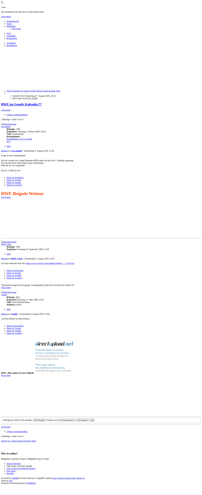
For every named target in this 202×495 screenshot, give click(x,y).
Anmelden (11, 43)
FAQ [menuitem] (9, 33)
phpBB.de (31, 483)
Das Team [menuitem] (16, 29)
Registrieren (12, 45)
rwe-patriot (6, 126)
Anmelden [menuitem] (11, 36)
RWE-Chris (6, 244)
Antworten (5, 110)
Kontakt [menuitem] (10, 473)
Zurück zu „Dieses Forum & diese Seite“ (19, 441)
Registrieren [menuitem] (12, 38)
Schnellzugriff (13, 21)
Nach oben (6, 197)
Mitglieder (11, 26)
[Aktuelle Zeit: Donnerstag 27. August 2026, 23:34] (7, 93)
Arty (11, 480)
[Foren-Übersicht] (2, 2)
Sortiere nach (53, 420)
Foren (9, 24)
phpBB (15, 478)
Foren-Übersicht (14, 463)
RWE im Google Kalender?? (21, 104)
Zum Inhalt (6, 16)
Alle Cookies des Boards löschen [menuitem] (21, 468)
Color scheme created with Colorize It (68, 478)
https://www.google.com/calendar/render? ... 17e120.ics (50, 263)
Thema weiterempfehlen (17, 115)
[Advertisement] (83, 68)
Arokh (4, 295)
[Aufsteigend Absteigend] (83, 420)
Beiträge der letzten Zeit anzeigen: (18, 420)
